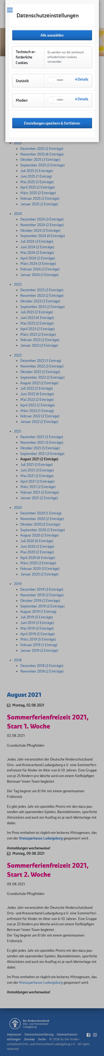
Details (83, 79)
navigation (10, 10)
